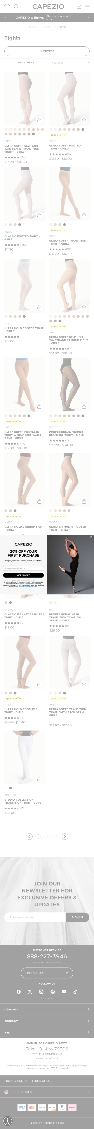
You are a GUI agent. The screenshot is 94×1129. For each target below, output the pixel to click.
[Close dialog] (92, 537)
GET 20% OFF (23, 575)
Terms (35, 586)
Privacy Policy (26, 586)
